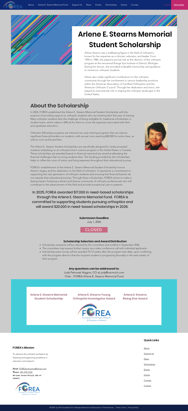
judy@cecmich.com (112, 272)
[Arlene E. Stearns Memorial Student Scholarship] (48, 296)
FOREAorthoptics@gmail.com (33, 368)
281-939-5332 (26, 372)
